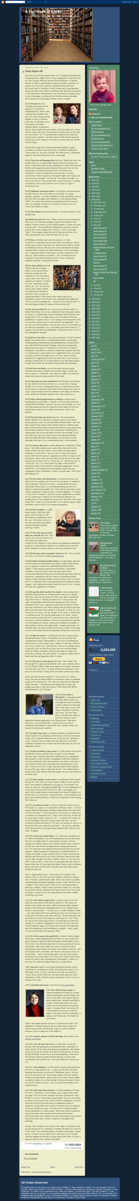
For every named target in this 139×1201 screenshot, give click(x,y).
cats (92, 356)
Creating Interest (97, 750)
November (98, 206)
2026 (94, 180)
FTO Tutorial (105, 523)
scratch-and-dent (97, 470)
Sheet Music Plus (98, 742)
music (93, 436)
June (96, 222)
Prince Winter (96, 710)
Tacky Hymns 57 (100, 266)
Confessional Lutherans (100, 725)
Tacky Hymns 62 (100, 234)
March (96, 288)
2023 (94, 190)
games (93, 396)
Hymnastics (95, 753)
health (93, 403)
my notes (57, 785)
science (94, 466)
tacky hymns (76, 1148)
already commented (33, 1039)
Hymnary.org (96, 735)
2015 (94, 312)
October (97, 209)
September (98, 212)
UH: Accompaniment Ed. (100, 129)
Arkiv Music (95, 722)
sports (93, 476)
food (92, 393)
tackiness (95, 487)
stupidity (94, 480)
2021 (94, 196)
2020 (94, 200)
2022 (94, 193)
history (93, 410)
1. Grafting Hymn (100, 253)
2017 (94, 305)
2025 (94, 184)
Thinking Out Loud (98, 773)
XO (94, 281)
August (97, 215)
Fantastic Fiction (97, 732)
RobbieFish (96, 114)
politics (94, 453)
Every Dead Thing (100, 241)
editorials (94, 379)
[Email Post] (65, 1144)
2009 (94, 331)
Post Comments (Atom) (41, 1172)
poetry (93, 450)
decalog (94, 369)
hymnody (94, 416)
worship (94, 513)
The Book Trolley (98, 169)
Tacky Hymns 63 (100, 231)
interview (94, 420)
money (93, 430)
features (94, 386)
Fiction (93, 389)
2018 (94, 302)
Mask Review (98, 278)
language (94, 423)
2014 (94, 315)
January (97, 295)
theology (94, 497)
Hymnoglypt (95, 757)
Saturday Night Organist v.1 (102, 145)
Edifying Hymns (97, 132)
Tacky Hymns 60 (100, 244)
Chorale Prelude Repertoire (101, 172)
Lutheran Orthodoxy (99, 760)
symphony (95, 483)
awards (94, 349)
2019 (94, 299)
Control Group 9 (106, 588)
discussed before (67, 985)
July (96, 219)
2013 (94, 318)
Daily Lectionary (97, 728)
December (98, 202)
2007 (94, 338)
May (96, 225)
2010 (94, 328)
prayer (93, 456)
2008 (94, 334)
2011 (94, 325)
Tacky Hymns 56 (100, 269)
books (93, 353)
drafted (94, 373)
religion (94, 463)
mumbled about (58, 556)
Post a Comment (30, 1158)
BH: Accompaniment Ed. (100, 142)
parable (94, 440)
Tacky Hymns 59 (100, 256)
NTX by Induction (98, 707)
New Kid (96, 263)
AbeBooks (95, 718)
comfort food (96, 359)
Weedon (94, 777)
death (93, 363)
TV (92, 503)
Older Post (79, 1167)
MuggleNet (95, 738)
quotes (93, 460)
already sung (30, 214)
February (97, 292)
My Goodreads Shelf (99, 703)
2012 (94, 322)
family (93, 383)
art (92, 346)
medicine (94, 426)
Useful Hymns (96, 125)
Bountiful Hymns (97, 139)
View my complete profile (101, 117)
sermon (94, 473)
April (96, 285)
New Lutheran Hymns (99, 763)
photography (96, 443)
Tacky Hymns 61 (100, 238)
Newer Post (25, 1167)
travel (93, 500)
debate (93, 366)
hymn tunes (95, 413)
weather (94, 507)
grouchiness (96, 400)
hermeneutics (96, 406)
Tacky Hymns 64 (100, 228)
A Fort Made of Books (43, 12)
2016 (94, 309)
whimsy (94, 510)
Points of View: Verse (99, 149)
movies (94, 433)
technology (95, 493)
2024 (94, 187)
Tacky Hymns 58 (100, 259)
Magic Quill (95, 700)
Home (52, 1167)
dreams (94, 376)
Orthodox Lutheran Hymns (101, 767)
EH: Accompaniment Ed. (100, 135)
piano (93, 446)
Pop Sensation (97, 770)
